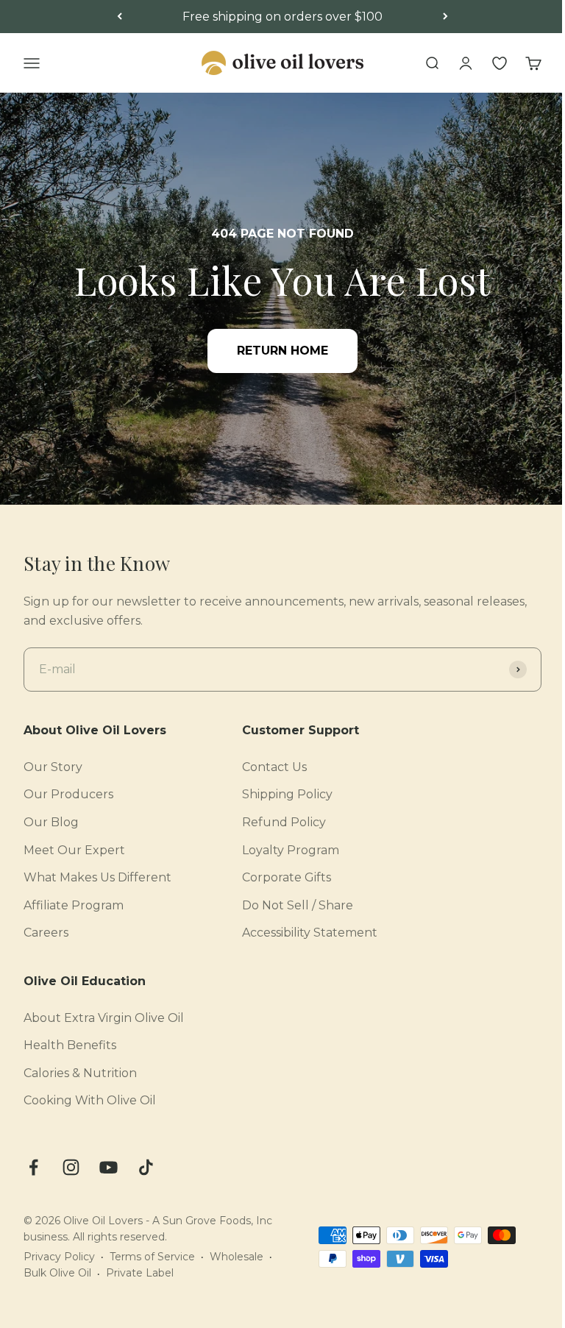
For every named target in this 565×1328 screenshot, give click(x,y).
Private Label (140, 1272)
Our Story (53, 767)
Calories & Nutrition (80, 1073)
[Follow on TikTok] (146, 1167)
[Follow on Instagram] (71, 1167)
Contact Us (274, 767)
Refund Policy (284, 822)
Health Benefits (70, 1045)
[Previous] (119, 16)
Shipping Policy (287, 794)
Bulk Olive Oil (57, 1272)
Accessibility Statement (309, 933)
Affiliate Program (74, 905)
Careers (46, 933)
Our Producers (68, 794)
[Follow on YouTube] (108, 1167)
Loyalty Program (290, 850)
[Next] (445, 16)
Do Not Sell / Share (297, 905)
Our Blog (51, 822)
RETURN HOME (282, 351)
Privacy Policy (59, 1256)
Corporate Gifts (286, 877)
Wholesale (236, 1256)
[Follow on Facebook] (33, 1167)
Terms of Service (152, 1256)
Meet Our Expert (74, 850)
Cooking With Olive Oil (90, 1100)
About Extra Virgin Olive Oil (104, 1018)
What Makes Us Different (97, 877)
